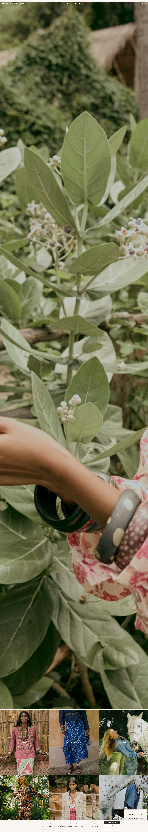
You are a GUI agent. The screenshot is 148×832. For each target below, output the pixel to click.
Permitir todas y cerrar (112, 822)
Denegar (112, 829)
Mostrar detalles (45, 829)
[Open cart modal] (142, 4)
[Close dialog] (145, 811)
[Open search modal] (140, 4)
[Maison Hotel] (74, 3)
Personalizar (111, 825)
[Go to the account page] (137, 4)
